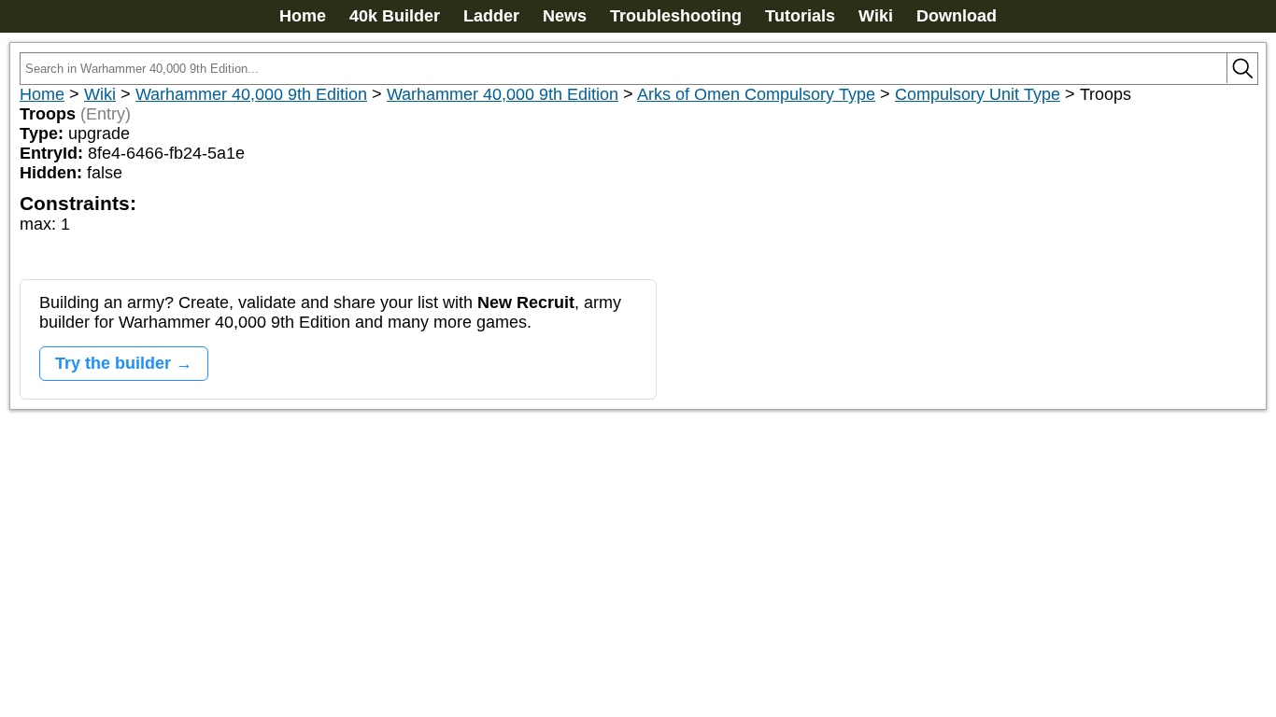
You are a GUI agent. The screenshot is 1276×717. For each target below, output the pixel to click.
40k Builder (394, 16)
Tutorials (800, 16)
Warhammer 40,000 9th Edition (251, 94)
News (565, 16)
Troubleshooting (676, 16)
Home (302, 16)
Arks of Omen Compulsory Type (756, 94)
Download (956, 16)
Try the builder (113, 363)
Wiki (875, 16)
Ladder (491, 16)
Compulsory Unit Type (977, 94)
